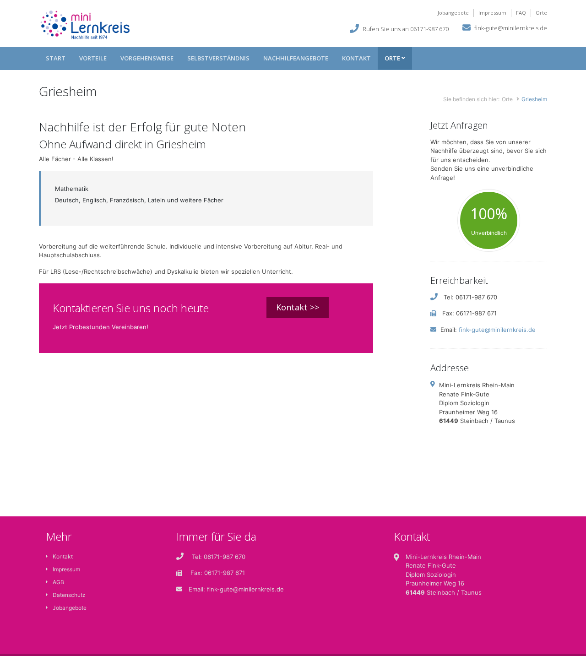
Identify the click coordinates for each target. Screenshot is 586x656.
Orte (541, 12)
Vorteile (93, 58)
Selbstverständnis (218, 58)
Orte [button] (393, 58)
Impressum (492, 12)
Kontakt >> (297, 307)
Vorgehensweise (147, 58)
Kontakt (356, 58)
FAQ (521, 12)
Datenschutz (69, 594)
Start (55, 58)
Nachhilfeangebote (295, 58)
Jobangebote (453, 12)
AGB (58, 582)
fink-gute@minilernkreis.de (510, 27)
